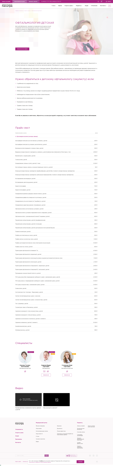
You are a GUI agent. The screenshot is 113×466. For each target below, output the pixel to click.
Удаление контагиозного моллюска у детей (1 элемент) (30, 318)
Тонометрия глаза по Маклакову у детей (26, 307)
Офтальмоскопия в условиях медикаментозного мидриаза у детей (33, 212)
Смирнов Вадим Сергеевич (46, 366)
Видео (37, 441)
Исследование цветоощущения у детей (26, 182)
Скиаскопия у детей (20, 288)
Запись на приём (6, 1)
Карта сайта (18, 461)
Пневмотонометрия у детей (22, 231)
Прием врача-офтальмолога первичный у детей (28, 254)
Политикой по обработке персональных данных (40, 462)
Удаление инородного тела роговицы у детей (28, 314)
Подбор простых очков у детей (23, 246)
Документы (59, 428)
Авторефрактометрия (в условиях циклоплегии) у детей (31, 144)
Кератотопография (20, 186)
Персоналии (39, 428)
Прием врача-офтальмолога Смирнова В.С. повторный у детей (32, 269)
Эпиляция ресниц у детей (22, 330)
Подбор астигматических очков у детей (26, 235)
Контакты (102, 5)
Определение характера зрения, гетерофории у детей (30, 205)
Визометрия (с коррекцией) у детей (25, 155)
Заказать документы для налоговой (80, 439)
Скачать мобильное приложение (80, 447)
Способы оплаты (81, 432)
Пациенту (78, 5)
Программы (18, 439)
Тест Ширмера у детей (21, 303)
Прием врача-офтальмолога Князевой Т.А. (26, 250)
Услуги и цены (68, 5)
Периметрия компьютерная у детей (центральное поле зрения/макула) (35, 227)
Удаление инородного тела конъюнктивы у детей (29, 311)
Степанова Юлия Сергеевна (67, 366)
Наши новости (39, 433)
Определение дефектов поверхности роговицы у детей (30, 197)
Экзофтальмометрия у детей (23, 326)
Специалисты (19, 429)
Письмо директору (61, 431)
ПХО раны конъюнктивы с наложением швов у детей (29, 284)
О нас (53, 5)
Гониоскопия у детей (21, 159)
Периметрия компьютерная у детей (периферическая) (30, 220)
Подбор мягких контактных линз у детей (26, 239)
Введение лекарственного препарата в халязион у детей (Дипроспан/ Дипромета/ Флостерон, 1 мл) (43, 152)
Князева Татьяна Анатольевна (25, 366)
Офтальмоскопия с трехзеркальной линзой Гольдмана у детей (32, 216)
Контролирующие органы (42, 431)
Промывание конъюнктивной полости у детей (28, 273)
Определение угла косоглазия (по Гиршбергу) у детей (30, 201)
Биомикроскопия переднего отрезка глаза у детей (29, 148)
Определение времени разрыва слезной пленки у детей (30, 193)
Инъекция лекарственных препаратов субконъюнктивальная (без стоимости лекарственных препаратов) (44, 174)
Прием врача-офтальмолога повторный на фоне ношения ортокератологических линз (38, 258)
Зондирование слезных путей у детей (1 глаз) (27, 163)
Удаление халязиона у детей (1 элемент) (26, 322)
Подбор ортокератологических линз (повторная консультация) (32, 242)
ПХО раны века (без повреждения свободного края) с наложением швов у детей (37, 277)
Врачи (60, 5)
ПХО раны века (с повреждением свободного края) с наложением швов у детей (37, 280)
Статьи (37, 436)
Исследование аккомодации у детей (25, 178)
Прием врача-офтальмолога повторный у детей (28, 261)
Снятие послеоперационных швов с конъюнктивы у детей (31, 299)
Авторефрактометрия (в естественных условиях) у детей (31, 140)
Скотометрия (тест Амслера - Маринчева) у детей (29, 292)
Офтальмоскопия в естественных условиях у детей (29, 208)
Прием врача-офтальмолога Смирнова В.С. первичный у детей (32, 265)
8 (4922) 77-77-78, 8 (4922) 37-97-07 (51, 1)
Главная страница (19, 10)
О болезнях (94, 5)
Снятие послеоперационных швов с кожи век (27, 296)
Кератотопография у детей (22, 189)
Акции (86, 5)
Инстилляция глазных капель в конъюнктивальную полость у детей (34, 167)
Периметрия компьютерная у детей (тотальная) (28, 224)
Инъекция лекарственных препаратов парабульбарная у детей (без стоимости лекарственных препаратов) (45, 171)
